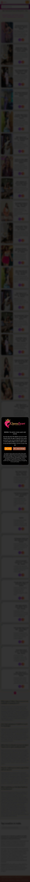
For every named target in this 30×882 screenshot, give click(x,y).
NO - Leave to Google (19, 448)
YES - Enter (8, 448)
